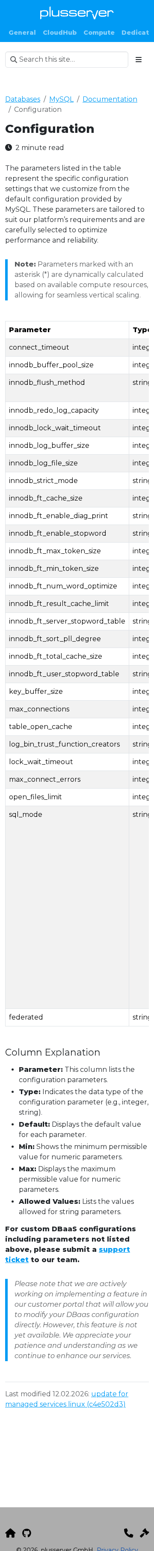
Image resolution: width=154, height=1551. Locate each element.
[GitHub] (26, 1533)
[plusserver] (10, 1533)
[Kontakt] (128, 1533)
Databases (22, 99)
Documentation (110, 99)
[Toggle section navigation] (138, 59)
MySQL (61, 99)
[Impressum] (144, 1533)
